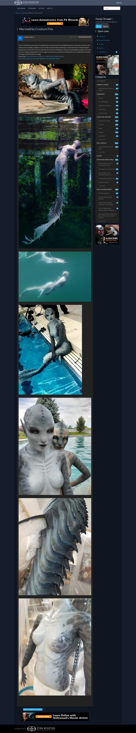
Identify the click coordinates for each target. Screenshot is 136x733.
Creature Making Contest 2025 (108, 147)
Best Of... (50, 8)
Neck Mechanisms (108, 182)
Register (31, 709)
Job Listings (108, 109)
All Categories (101, 81)
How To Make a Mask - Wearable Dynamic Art (108, 174)
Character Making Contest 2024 (85, 36)
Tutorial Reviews (108, 102)
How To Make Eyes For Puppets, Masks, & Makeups (108, 209)
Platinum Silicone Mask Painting (108, 198)
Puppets (108, 132)
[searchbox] (111, 8)
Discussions (21, 8)
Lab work (108, 124)
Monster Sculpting (108, 193)
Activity (42, 8)
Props (108, 128)
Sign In (119, 3)
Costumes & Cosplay (108, 121)
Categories (32, 8)
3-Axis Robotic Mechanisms (108, 178)
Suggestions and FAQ (108, 105)
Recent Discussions (104, 40)
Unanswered (108, 52)
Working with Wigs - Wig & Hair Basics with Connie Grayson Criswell (107, 215)
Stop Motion (108, 136)
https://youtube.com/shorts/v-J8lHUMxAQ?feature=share (45, 56)
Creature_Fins (28, 37)
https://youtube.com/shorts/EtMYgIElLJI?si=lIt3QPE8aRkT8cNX (39, 58)
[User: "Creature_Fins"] (21, 38)
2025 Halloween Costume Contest (108, 89)
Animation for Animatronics (108, 169)
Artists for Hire (108, 113)
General (108, 98)
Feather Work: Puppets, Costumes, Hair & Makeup (108, 203)
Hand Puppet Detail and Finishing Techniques (108, 164)
